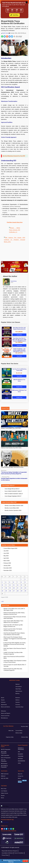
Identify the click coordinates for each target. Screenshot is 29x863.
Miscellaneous (4, 717)
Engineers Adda (9, 737)
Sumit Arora (5, 33)
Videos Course (4, 793)
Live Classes (4, 790)
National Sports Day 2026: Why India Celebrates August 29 (13, 669)
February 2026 (7, 563)
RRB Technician (5, 773)
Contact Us (20, 776)
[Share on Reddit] (7, 36)
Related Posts (5, 408)
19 (10, 588)
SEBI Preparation (5, 755)
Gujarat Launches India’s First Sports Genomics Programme (13, 629)
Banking (17, 693)
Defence (17, 699)
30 (25, 590)
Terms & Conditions (19, 853)
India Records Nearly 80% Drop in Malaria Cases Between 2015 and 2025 (14, 633)
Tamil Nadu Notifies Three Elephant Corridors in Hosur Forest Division (15, 661)
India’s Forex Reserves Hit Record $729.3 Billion (14, 657)
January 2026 (7, 565)
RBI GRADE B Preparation (4, 766)
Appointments (19, 691)
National (17, 684)
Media (19, 778)
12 (10, 585)
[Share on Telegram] (5, 36)
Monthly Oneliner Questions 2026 (13, 510)
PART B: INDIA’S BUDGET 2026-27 (14, 493)
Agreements (4, 704)
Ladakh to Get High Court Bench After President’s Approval (13, 653)
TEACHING (20, 756)
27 (13, 590)
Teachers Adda (24, 726)
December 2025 (8, 568)
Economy (18, 704)
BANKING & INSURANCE (21, 748)
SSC (19, 751)
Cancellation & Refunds (7, 853)
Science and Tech (5, 715)
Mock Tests (3, 788)
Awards (3, 699)
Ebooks (3, 795)
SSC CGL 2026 (4, 778)
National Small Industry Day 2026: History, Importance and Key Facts (14, 613)
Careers (22, 781)
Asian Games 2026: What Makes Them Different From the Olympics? (13, 621)
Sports (2, 697)
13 (13, 585)
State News (18, 688)
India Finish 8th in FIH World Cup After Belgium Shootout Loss (13, 625)
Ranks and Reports (5, 713)
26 (10, 590)
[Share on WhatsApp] (2, 36)
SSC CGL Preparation (4, 760)
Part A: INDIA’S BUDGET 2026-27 (13, 491)
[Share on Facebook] (9, 36)
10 (2, 585)
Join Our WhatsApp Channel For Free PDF (13, 155)
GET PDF (25, 861)
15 (21, 585)
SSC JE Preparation (5, 757)
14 (17, 585)
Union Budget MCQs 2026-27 (12, 488)
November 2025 (8, 570)
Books (2, 797)
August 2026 (10, 548)
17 (2, 588)
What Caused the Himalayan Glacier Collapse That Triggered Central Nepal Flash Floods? (15, 638)
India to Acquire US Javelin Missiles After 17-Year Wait (15, 665)
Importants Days (19, 706)
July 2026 (6, 550)
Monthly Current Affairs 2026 (12, 508)
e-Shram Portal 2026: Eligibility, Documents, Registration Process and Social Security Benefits (15, 644)
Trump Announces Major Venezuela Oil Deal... (12, 467)
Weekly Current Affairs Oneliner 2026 (14, 505)
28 (17, 590)
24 (2, 590)
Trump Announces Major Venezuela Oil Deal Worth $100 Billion (15, 617)
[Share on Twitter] (12, 36)
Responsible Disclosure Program (9, 850)
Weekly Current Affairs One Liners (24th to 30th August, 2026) (14, 609)
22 (21, 588)
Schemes (3, 702)
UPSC (19, 763)
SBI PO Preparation (5, 749)
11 (5, 585)
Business (18, 697)
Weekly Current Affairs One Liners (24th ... (11, 428)
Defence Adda (19, 732)
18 (6, 588)
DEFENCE (20, 758)
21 (17, 588)
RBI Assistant (4, 763)
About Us (20, 773)
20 (14, 588)
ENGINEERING (21, 760)
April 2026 (6, 558)
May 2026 (6, 555)
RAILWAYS (20, 754)
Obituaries (3, 711)
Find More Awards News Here (15, 222)
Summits (18, 702)
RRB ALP (3, 776)
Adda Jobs (10, 730)
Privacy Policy (5, 855)
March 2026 (7, 560)
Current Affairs (19, 730)
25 (6, 590)
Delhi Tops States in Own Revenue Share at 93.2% (15, 649)
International (18, 686)
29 (21, 590)
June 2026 (6, 553)
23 (25, 588)
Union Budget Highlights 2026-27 (13, 496)
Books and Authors (5, 706)
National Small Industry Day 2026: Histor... (11, 447)
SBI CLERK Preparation (4, 752)
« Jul (2, 601)
